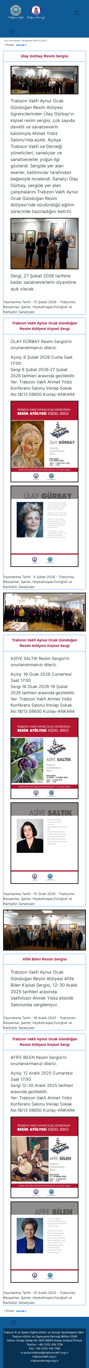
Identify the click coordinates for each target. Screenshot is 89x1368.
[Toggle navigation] (77, 13)
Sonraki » (21, 45)
